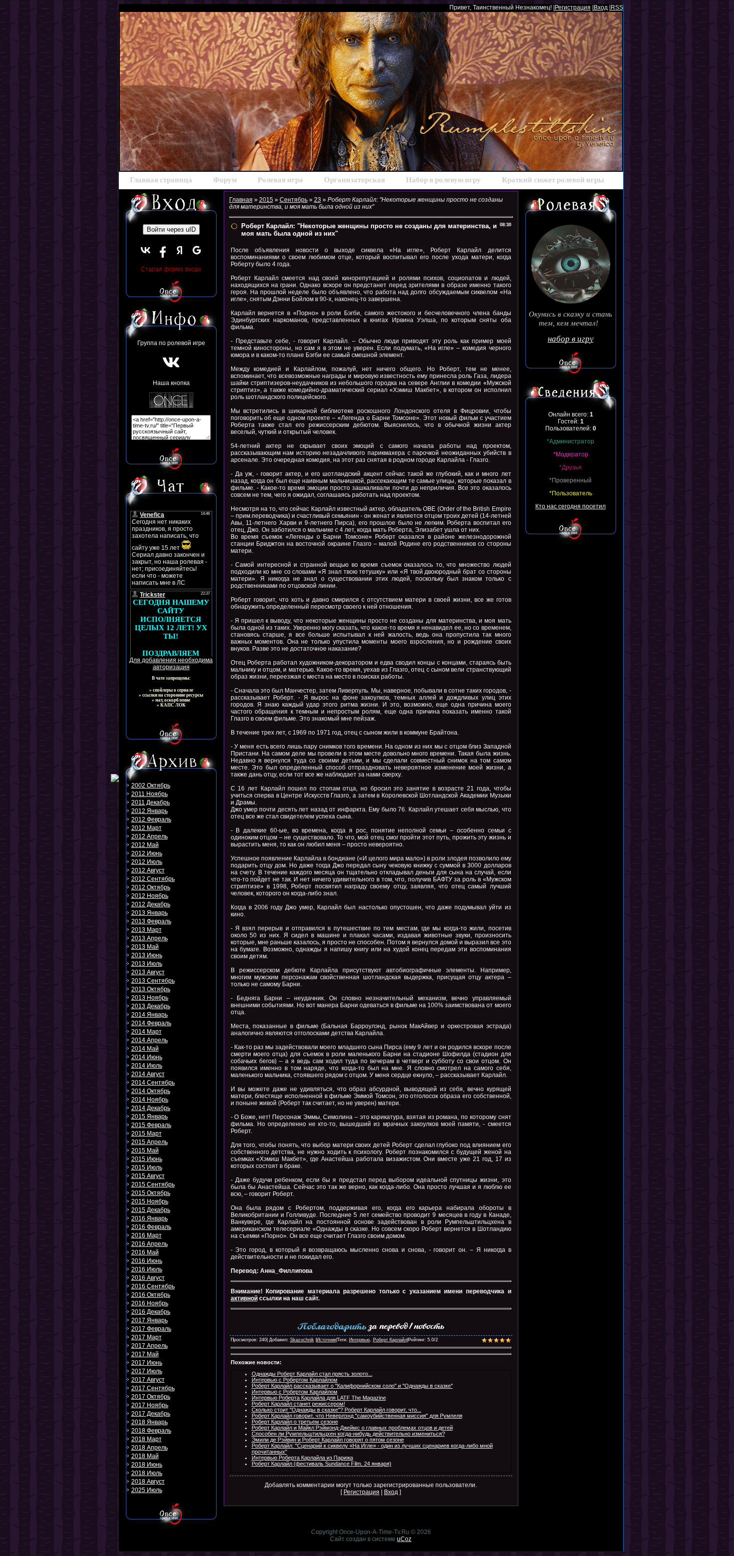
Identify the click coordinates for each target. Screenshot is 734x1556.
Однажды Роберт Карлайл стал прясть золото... (312, 1374)
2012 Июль (146, 861)
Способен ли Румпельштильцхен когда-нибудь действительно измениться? (348, 1434)
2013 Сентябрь (153, 980)
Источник (326, 1339)
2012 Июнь (146, 853)
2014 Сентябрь (153, 1082)
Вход (601, 7)
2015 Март (146, 1133)
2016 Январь (149, 1218)
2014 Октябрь (150, 1091)
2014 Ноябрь (149, 1099)
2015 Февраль (151, 1125)
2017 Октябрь (150, 1396)
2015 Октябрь (150, 1192)
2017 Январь (149, 1320)
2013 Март (146, 929)
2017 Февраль (151, 1328)
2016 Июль (146, 1269)
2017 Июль (146, 1371)
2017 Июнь (146, 1362)
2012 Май (145, 844)
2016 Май (145, 1252)
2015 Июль (146, 1167)
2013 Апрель (149, 938)
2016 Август (148, 1277)
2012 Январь (149, 810)
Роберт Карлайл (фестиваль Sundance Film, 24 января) (321, 1464)
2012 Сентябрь (153, 878)
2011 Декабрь (150, 802)
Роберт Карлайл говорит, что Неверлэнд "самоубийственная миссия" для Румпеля (357, 1416)
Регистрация (573, 7)
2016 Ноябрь (149, 1303)
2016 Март (146, 1235)
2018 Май (145, 1456)
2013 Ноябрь (149, 997)
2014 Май (145, 1048)
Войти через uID (171, 229)
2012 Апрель (149, 836)
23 (317, 199)
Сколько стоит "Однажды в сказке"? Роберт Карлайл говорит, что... (336, 1410)
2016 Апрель (149, 1243)
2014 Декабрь (150, 1108)
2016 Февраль (151, 1226)
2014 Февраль (151, 1023)
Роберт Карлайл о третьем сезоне (295, 1422)
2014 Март (146, 1031)
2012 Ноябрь (149, 895)
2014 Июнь (146, 1057)
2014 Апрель (149, 1040)
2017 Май (145, 1354)
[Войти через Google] (196, 250)
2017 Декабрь (150, 1413)
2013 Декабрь (150, 1006)
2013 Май (145, 946)
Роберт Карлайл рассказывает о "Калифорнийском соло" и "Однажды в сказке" (352, 1386)
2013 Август (148, 972)
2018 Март (146, 1439)
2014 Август (148, 1074)
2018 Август (148, 1481)
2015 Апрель (149, 1142)
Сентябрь (294, 199)
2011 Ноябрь (149, 793)
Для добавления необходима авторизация (171, 664)
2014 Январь (149, 1014)
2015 (266, 199)
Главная (241, 199)
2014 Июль (146, 1065)
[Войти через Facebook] (162, 250)
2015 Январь (149, 1116)
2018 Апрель (149, 1447)
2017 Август (148, 1379)
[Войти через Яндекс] (179, 250)
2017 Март (146, 1337)
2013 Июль (146, 963)
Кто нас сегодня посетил (570, 506)
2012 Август (148, 870)
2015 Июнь (146, 1159)
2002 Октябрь (150, 785)
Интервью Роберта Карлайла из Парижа (302, 1458)
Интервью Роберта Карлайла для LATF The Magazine (319, 1398)
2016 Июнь (146, 1260)
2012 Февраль (151, 819)
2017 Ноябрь (149, 1405)
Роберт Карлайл (390, 1339)
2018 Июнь (146, 1464)
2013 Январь (149, 912)
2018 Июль (146, 1473)
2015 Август (148, 1175)
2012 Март (146, 827)
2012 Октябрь (150, 887)
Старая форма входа (171, 269)
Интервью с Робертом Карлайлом (295, 1380)
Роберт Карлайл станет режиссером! (298, 1404)
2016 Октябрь (150, 1294)
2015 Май (145, 1150)
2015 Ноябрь (149, 1201)
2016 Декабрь (150, 1311)
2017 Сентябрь (153, 1388)
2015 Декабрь (150, 1209)
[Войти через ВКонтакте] (145, 250)
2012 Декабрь (150, 904)
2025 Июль (146, 1490)
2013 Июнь (146, 955)
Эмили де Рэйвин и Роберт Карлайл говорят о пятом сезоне (328, 1440)
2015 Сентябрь (153, 1184)
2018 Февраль (151, 1430)
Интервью (359, 1339)
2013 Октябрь (150, 989)
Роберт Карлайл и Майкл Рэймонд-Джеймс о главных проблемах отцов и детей (352, 1428)
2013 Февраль (151, 921)
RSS (617, 7)
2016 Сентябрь (153, 1286)
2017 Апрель (149, 1345)
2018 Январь (149, 1422)
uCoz (404, 1539)
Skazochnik (302, 1339)
